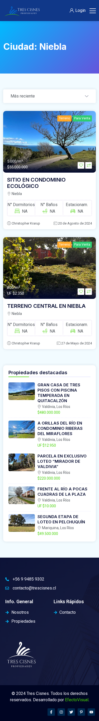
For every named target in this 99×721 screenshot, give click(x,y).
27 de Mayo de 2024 (76, 343)
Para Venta (82, 118)
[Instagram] (61, 712)
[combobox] (49, 96)
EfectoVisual (76, 699)
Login (80, 10)
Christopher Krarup (26, 223)
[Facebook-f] (51, 712)
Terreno (64, 118)
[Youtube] (91, 712)
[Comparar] (88, 165)
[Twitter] (71, 712)
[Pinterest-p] (81, 712)
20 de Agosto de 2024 (75, 223)
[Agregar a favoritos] (81, 165)
